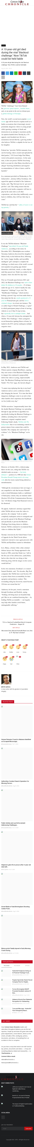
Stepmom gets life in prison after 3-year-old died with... (16, 866)
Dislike (11, 652)
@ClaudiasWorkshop (6, 744)
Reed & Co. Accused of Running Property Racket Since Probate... (21, 1096)
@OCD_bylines (5, 687)
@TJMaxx (14, 1012)
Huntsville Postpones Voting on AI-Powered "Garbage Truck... (21, 972)
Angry (4, 664)
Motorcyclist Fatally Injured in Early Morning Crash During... (16, 949)
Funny (24, 652)
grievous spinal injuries (11, 108)
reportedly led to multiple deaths (15, 313)
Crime (3, 45)
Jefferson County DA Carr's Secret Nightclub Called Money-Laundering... (21, 1089)
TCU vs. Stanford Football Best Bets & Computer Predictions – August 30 (17, 623)
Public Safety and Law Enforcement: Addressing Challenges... (13, 824)
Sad (11, 664)
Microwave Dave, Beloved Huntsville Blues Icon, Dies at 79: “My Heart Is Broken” (17, 632)
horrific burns (25, 108)
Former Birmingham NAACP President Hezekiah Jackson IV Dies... (21, 991)
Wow (18, 664)
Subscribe (28, 1128)
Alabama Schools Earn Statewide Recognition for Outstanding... (22, 1000)
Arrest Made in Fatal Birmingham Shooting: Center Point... (15, 908)
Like (4, 652)
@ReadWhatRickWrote (6, 786)
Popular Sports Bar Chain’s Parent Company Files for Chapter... (22, 981)
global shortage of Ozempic (12, 113)
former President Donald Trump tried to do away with (16, 477)
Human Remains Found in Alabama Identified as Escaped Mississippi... (16, 740)
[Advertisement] (17, 18)
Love (18, 652)
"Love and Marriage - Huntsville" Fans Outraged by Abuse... (21, 1009)
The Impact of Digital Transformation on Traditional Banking (22, 1105)
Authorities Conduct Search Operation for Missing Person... (15, 782)
